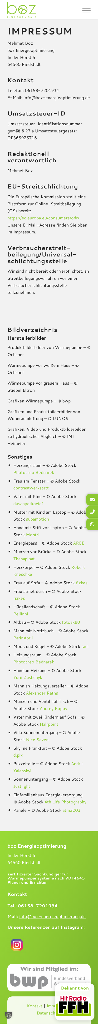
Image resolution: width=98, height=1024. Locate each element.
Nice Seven (37, 739)
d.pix (18, 755)
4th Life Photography (65, 802)
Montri (32, 534)
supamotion (37, 519)
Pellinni (20, 614)
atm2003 (71, 810)
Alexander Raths (42, 693)
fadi (85, 646)
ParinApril (23, 638)
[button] (8, 1015)
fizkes (82, 583)
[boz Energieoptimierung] (40, 9)
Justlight (21, 786)
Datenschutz (49, 1013)
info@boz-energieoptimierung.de (52, 916)
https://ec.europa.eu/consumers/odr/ (43, 218)
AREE (78, 543)
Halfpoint (49, 724)
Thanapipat (24, 558)
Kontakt (34, 1006)
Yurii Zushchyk (27, 677)
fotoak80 (71, 622)
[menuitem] (84, 9)
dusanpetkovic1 (28, 503)
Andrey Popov (53, 708)
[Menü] (84, 9)
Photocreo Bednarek (33, 472)
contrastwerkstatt (31, 488)
